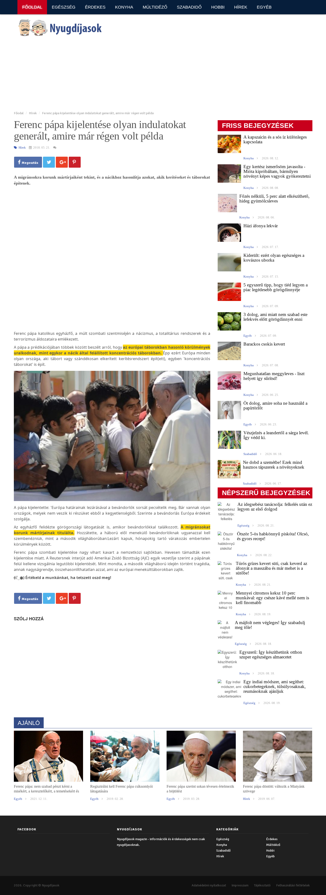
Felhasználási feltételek (293, 885)
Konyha (124, 7)
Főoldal (32, 7)
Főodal (19, 113)
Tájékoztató (262, 885)
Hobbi (218, 7)
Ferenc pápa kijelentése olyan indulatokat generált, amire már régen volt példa (98, 113)
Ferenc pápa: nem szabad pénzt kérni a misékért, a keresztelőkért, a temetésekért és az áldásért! (46, 791)
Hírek (240, 7)
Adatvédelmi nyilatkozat (209, 885)
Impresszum (239, 885)
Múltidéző (155, 7)
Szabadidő (189, 7)
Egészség (63, 7)
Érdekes (95, 7)
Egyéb (264, 7)
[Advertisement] (157, 74)
